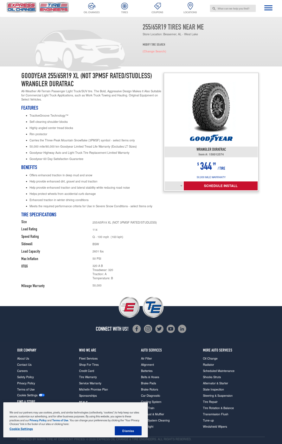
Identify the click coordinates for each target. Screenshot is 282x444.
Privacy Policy (26, 383)
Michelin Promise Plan (93, 389)
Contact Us (24, 364)
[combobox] (233, 8)
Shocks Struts (212, 377)
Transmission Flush (215, 414)
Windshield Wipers (215, 426)
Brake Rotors (149, 389)
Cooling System (151, 402)
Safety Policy (25, 377)
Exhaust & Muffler (152, 414)
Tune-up (208, 420)
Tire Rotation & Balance (218, 408)
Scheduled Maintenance (219, 371)
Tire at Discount (59, 439)
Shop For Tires (89, 364)
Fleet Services (88, 358)
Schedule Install (221, 185)
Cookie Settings (27, 395)
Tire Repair (210, 402)
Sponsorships (88, 395)
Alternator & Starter (215, 383)
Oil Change (210, 358)
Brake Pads (148, 383)
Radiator (208, 364)
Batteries (147, 371)
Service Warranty (90, 383)
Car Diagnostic (150, 395)
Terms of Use (26, 389)
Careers (22, 371)
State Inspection (213, 389)
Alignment (147, 364)
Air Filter (146, 358)
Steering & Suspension (218, 395)
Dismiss (128, 431)
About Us (23, 358)
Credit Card (86, 371)
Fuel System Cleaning (155, 420)
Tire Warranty (88, 377)
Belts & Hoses (150, 377)
